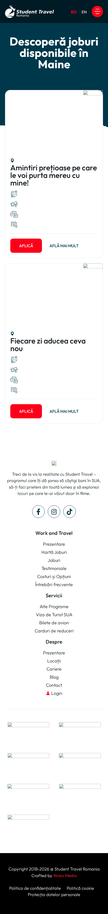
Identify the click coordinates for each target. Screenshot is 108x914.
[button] (97, 11)
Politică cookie (80, 888)
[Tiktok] (69, 511)
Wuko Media (65, 875)
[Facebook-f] (38, 511)
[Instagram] (54, 511)
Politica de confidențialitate (35, 888)
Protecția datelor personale (54, 894)
